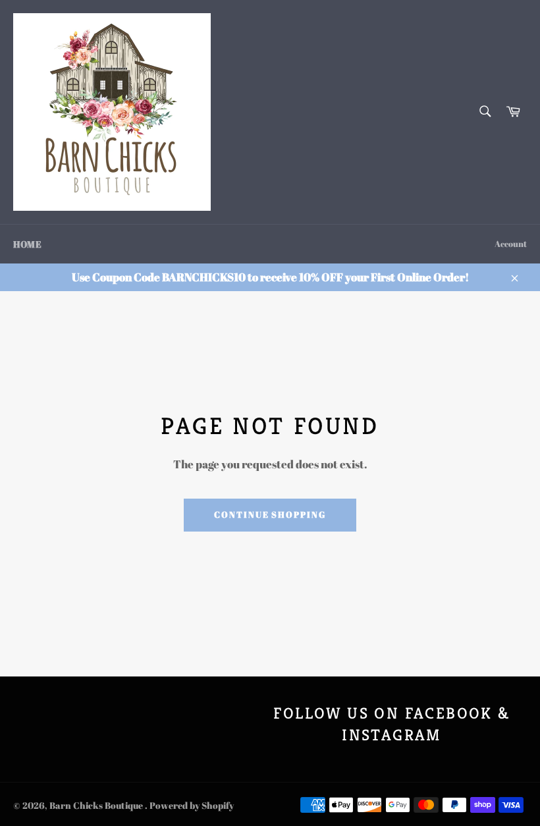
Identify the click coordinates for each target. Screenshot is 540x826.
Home (27, 244)
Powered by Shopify (191, 806)
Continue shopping (270, 514)
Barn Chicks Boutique (97, 806)
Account (511, 244)
